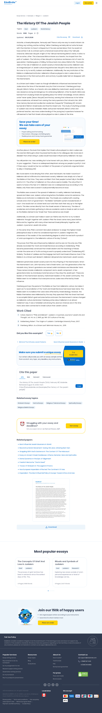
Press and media (58, 676)
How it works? (57, 658)
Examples (30, 16)
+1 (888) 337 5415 (85, 661)
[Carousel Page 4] (52, 590)
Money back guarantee (60, 667)
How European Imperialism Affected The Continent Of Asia (42, 469)
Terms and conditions (21, 699)
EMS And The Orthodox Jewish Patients (32, 342)
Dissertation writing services (12, 672)
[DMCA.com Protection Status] (83, 674)
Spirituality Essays (75, 403)
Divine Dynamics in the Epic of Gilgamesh (35, 459)
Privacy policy (7, 699)
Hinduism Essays (24, 403)
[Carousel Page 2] (49, 590)
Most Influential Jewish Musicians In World (68, 342)
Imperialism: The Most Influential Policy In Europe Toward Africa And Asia (47, 473)
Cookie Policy (26, 704)
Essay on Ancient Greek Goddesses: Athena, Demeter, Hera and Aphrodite (48, 455)
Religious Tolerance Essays (56, 403)
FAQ (54, 664)
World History (45, 29)
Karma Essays (38, 403)
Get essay (74, 426)
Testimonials (57, 661)
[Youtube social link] (49, 684)
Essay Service (21, 16)
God (26, 29)
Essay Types (32, 658)
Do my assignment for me (11, 666)
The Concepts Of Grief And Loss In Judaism (31, 563)
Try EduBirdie (73, 353)
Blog (29, 661)
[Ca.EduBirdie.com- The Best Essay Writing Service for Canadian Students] (44, 695)
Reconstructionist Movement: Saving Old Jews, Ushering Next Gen (45, 448)
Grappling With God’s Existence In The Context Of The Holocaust (44, 451)
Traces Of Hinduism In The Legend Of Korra (36, 466)
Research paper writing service (13, 669)
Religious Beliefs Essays (26, 407)
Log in (78, 3)
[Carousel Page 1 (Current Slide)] (48, 590)
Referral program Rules (24, 701)
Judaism (46, 16)
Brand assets (57, 679)
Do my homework (8, 675)
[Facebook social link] (45, 684)
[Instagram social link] (56, 684)
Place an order (29, 142)
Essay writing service (9, 658)
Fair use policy (34, 699)
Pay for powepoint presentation (13, 678)
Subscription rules (8, 701)
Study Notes (32, 664)
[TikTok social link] (52, 684)
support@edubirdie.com (88, 658)
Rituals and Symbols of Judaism (66, 563)
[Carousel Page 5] (53, 590)
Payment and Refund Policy (11, 704)
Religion (38, 16)
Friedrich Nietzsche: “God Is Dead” (32, 462)
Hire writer (88, 3)
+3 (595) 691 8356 (85, 665)
